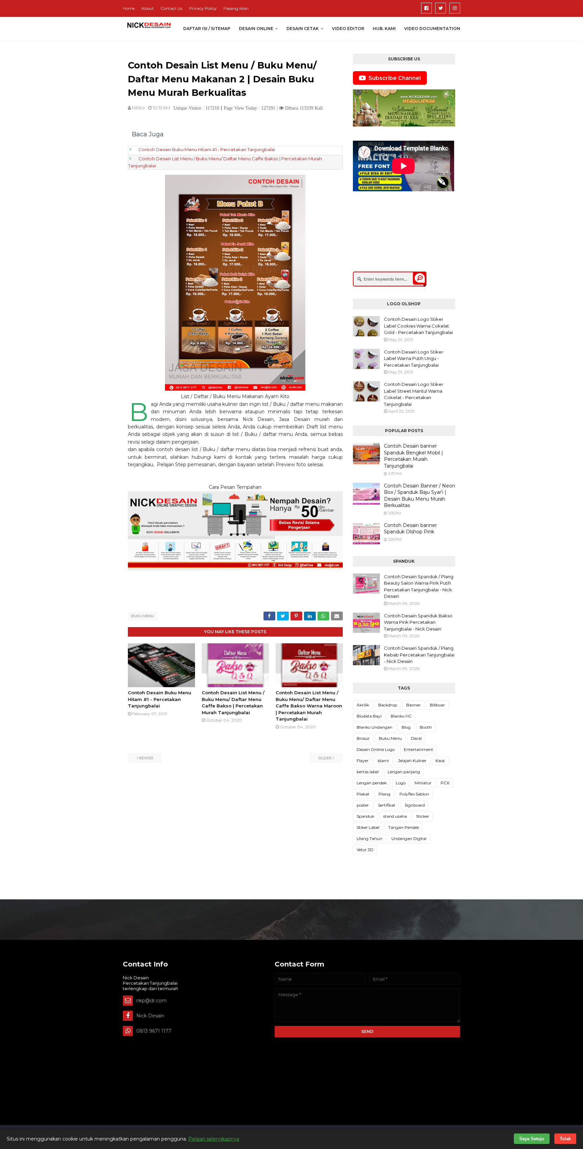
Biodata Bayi (369, 716)
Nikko (138, 107)
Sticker (422, 816)
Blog (406, 727)
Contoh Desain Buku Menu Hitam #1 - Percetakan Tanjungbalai (206, 149)
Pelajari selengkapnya (213, 1139)
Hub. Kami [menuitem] (384, 28)
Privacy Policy (203, 8)
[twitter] (440, 8)
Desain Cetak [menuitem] (302, 28)
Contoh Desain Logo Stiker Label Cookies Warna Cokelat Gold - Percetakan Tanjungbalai (418, 325)
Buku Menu (142, 616)
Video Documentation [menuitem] (432, 28)
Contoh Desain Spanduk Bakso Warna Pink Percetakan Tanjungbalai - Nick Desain (418, 622)
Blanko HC (401, 716)
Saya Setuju (531, 1138)
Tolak (565, 1138)
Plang (384, 793)
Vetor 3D (365, 849)
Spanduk (365, 816)
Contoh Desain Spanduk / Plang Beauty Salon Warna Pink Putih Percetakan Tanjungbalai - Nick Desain (418, 586)
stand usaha (395, 816)
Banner (413, 704)
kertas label (368, 771)
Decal (416, 738)
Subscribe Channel (394, 78)
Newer (146, 758)
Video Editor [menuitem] (348, 28)
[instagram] (454, 8)
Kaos (440, 760)
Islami (383, 760)
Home (129, 8)
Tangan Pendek (403, 827)
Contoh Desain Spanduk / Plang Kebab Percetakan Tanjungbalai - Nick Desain (419, 654)
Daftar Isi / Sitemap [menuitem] (206, 28)
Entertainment (418, 749)
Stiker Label (368, 827)
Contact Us (171, 8)
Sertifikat (386, 805)
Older (325, 758)
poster (363, 805)
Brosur (363, 738)
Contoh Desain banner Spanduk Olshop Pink (410, 528)
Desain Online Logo (376, 749)
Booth (426, 727)
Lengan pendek (372, 782)
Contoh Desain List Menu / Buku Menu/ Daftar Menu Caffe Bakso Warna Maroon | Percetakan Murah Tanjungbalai (309, 706)
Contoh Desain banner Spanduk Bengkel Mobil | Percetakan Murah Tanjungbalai (413, 456)
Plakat (363, 793)
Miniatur (423, 782)
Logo (401, 782)
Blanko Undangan (374, 727)
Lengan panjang (404, 771)
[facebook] (426, 8)
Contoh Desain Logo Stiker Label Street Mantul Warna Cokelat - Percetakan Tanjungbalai (413, 394)
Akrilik (363, 704)
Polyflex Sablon (414, 793)
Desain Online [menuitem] (256, 28)
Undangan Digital (408, 838)
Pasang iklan (236, 8)
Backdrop (387, 704)
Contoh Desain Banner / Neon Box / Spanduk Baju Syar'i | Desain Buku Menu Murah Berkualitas (419, 496)
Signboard (415, 805)
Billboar (437, 704)
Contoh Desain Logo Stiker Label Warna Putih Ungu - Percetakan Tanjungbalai (413, 358)
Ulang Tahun (369, 838)
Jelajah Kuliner (412, 760)
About (147, 8)
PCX (445, 782)
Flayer (362, 760)
